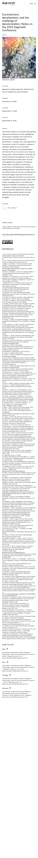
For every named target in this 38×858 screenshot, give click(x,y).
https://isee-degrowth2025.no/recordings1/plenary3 (13, 470)
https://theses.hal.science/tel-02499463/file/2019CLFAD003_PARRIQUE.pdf (16, 513)
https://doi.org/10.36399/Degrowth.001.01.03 (16, 287)
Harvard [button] (5, 688)
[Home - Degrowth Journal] (8, 4)
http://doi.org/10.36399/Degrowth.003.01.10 (18, 235)
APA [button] (3, 649)
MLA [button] (4, 662)
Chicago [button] (5, 675)
